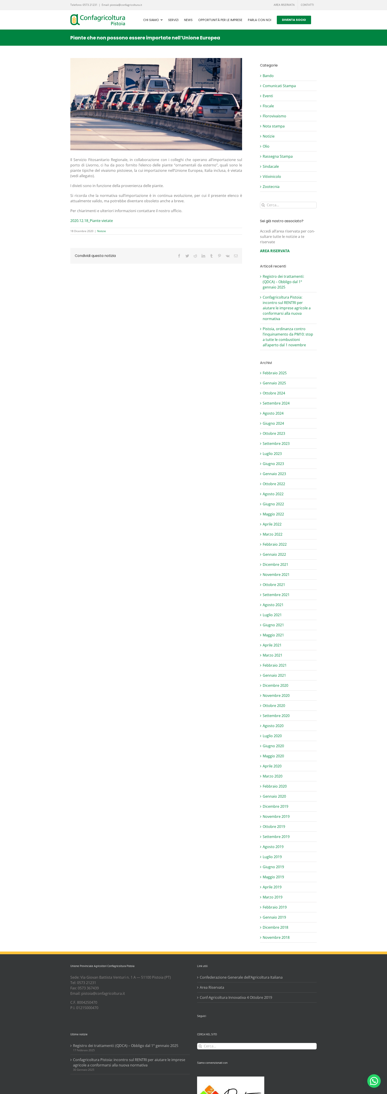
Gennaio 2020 (274, 796)
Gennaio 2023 (274, 473)
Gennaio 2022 (274, 554)
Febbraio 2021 (275, 665)
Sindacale (271, 166)
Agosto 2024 (273, 413)
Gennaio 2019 (274, 917)
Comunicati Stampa (279, 85)
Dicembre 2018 (275, 927)
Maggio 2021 (273, 635)
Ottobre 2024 (274, 393)
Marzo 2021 (272, 655)
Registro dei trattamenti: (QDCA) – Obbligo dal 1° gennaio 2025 (283, 282)
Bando (268, 75)
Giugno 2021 (273, 624)
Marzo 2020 (272, 776)
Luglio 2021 (272, 614)
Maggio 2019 (273, 876)
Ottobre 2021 (274, 584)
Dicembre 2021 (275, 564)
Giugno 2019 (273, 866)
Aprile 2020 (272, 766)
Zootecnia (271, 186)
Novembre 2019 (276, 816)
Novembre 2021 (276, 574)
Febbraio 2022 (275, 544)
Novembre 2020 (276, 695)
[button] (374, 1081)
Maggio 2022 (273, 514)
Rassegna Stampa (278, 156)
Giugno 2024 (273, 423)
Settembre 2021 (276, 594)
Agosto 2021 (273, 604)
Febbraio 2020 (275, 786)
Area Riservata (212, 987)
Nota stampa (274, 126)
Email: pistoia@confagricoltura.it (122, 5)
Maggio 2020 (273, 756)
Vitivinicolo (272, 176)
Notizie (101, 231)
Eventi (268, 95)
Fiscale (268, 105)
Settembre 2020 (276, 715)
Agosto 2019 (273, 846)
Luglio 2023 (272, 453)
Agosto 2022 (273, 493)
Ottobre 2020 (274, 705)
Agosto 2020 (273, 725)
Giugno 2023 (273, 463)
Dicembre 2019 (275, 806)
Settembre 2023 (276, 443)
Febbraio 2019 (275, 907)
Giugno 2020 (273, 745)
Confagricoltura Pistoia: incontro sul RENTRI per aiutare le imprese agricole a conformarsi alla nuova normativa (287, 308)
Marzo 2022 (272, 534)
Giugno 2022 (273, 504)
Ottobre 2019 (274, 826)
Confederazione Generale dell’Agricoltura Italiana (241, 977)
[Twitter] (204, 1027)
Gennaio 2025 (274, 383)
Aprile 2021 (272, 645)
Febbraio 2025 (275, 372)
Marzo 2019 (272, 897)
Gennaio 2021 (274, 675)
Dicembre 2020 (275, 685)
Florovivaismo (274, 116)
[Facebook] (198, 1027)
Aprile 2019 (272, 887)
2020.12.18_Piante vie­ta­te (91, 220)
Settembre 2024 (276, 403)
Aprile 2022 (272, 524)
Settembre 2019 (276, 836)
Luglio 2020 (272, 735)
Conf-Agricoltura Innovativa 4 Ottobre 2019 (236, 997)
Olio (266, 146)
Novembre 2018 (276, 937)
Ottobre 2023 (274, 433)
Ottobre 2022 (274, 483)
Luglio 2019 (272, 856)
